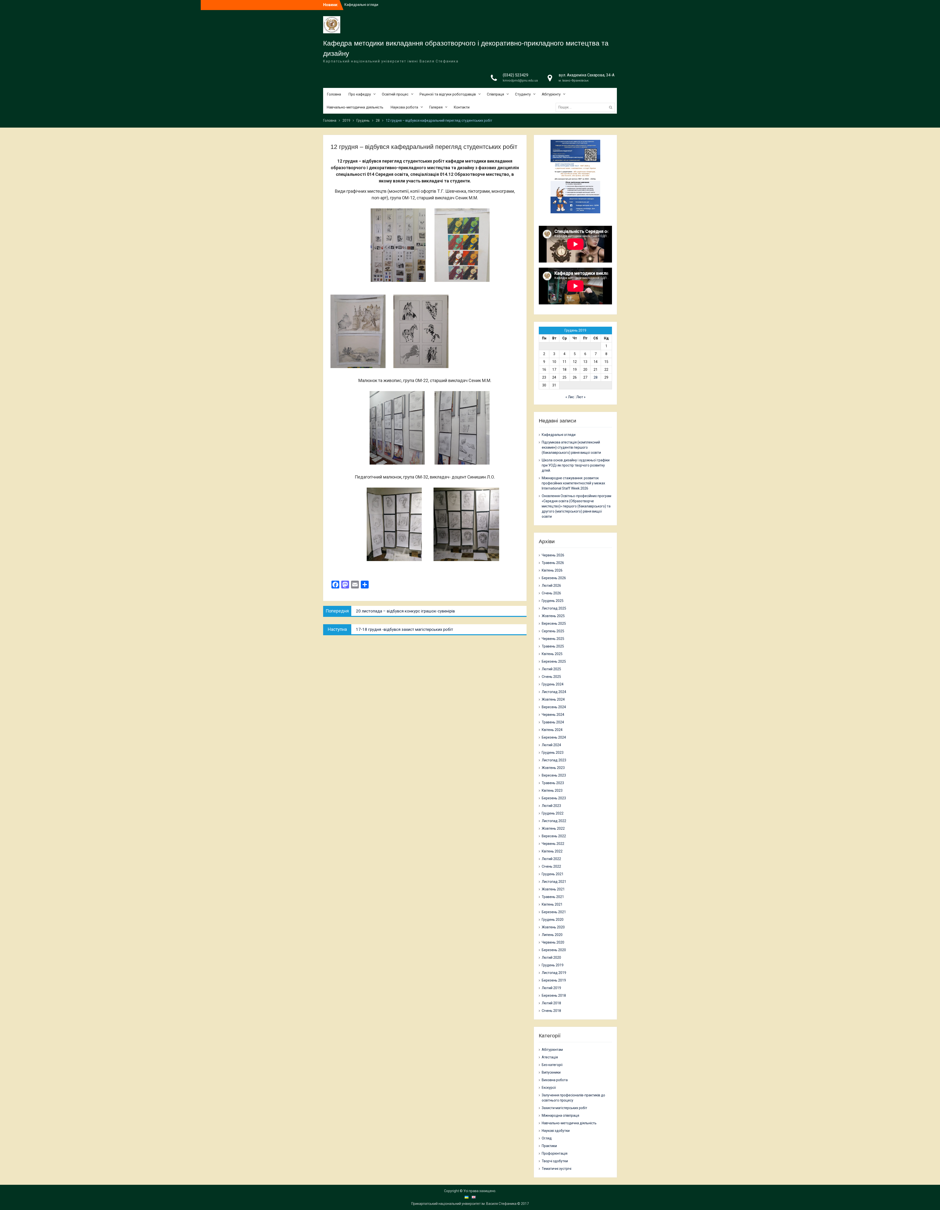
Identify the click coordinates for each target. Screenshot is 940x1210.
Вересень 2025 (554, 623)
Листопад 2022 (554, 821)
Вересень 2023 (554, 775)
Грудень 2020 (553, 920)
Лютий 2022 (551, 859)
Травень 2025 (553, 646)
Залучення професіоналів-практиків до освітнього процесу (573, 1097)
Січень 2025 (551, 677)
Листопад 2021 (554, 882)
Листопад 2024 (554, 692)
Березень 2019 (554, 980)
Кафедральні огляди (559, 435)
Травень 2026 (553, 563)
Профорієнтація (554, 1153)
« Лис (569, 397)
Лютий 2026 (551, 585)
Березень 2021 (554, 912)
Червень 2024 (553, 715)
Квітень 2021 (552, 904)
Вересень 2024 (554, 707)
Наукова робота (404, 107)
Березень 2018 (554, 995)
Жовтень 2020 (553, 927)
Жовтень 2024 (553, 699)
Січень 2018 (551, 1011)
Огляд (547, 1138)
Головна (334, 94)
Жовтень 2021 (553, 889)
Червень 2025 (553, 639)
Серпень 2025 (553, 631)
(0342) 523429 (515, 75)
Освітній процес (395, 94)
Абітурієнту (551, 94)
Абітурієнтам (552, 1050)
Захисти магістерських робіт (564, 1108)
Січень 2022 (551, 866)
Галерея (436, 107)
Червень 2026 (553, 555)
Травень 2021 (553, 897)
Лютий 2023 (551, 806)
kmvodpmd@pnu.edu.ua (520, 80)
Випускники (551, 1072)
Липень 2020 (552, 935)
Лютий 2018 (551, 1003)
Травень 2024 (553, 722)
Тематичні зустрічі (556, 1169)
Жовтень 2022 (553, 828)
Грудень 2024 (553, 684)
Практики (549, 1146)
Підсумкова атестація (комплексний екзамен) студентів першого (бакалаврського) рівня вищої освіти (571, 447)
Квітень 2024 (552, 730)
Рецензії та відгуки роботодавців (448, 94)
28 (596, 377)
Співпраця (495, 94)
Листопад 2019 (554, 973)
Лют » (581, 397)
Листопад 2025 (554, 608)
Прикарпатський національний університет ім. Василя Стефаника (464, 1204)
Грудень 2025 (553, 601)
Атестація (550, 1057)
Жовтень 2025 (553, 616)
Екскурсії (549, 1088)
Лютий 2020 (551, 957)
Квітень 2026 (552, 570)
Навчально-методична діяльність (355, 107)
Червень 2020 (553, 942)
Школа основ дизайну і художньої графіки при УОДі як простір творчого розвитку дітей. (576, 465)
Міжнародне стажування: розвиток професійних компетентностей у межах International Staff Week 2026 (573, 483)
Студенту (523, 94)
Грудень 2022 (553, 813)
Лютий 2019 (551, 988)
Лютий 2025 (551, 669)
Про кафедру (359, 94)
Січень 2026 (551, 593)
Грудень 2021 (553, 874)
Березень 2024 (554, 737)
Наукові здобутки (556, 1131)
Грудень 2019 (553, 965)
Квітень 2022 (552, 851)
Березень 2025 (554, 661)
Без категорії (552, 1065)
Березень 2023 (554, 798)
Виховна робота (555, 1080)
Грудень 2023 (553, 753)
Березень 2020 (554, 950)
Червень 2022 (553, 844)
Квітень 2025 (552, 654)
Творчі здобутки (555, 1161)
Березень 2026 (554, 578)
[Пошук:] (586, 107)
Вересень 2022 (554, 836)
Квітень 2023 (552, 790)
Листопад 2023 (554, 760)
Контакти (462, 107)
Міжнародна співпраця (560, 1115)
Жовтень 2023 (553, 768)
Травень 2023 (553, 783)
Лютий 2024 (551, 745)
